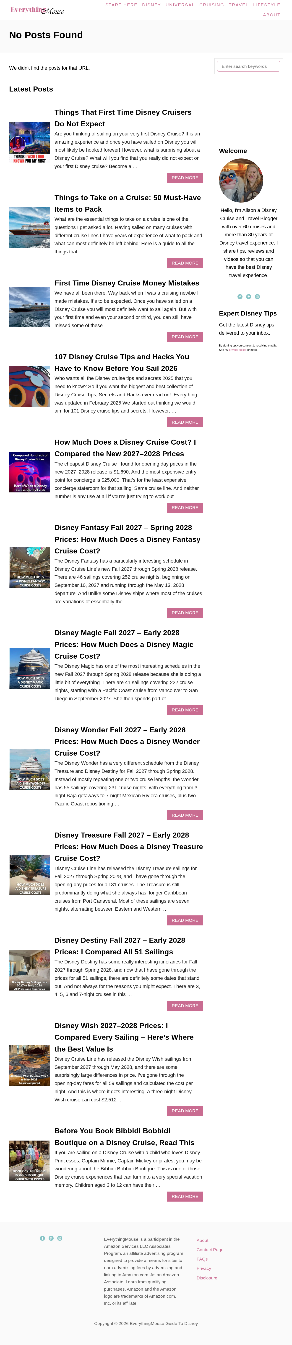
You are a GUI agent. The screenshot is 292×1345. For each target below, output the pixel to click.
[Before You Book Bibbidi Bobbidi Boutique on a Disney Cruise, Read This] (29, 1163)
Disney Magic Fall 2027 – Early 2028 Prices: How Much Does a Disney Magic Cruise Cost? (124, 644)
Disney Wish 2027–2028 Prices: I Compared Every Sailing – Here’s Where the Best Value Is (124, 1037)
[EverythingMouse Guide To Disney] (42, 10)
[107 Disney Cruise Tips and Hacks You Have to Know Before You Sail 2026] (29, 389)
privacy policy (237, 350)
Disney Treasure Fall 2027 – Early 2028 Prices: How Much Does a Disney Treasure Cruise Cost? (129, 846)
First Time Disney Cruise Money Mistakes (127, 283)
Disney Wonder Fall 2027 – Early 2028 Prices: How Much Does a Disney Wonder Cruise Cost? (127, 741)
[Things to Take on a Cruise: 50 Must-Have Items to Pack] (29, 230)
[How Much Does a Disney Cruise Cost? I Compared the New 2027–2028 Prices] (29, 474)
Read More (187, 179)
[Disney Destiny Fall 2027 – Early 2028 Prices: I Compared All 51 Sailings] (29, 973)
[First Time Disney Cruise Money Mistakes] (29, 310)
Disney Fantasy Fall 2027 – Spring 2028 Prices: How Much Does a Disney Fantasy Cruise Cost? (128, 539)
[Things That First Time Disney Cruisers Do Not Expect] (29, 145)
